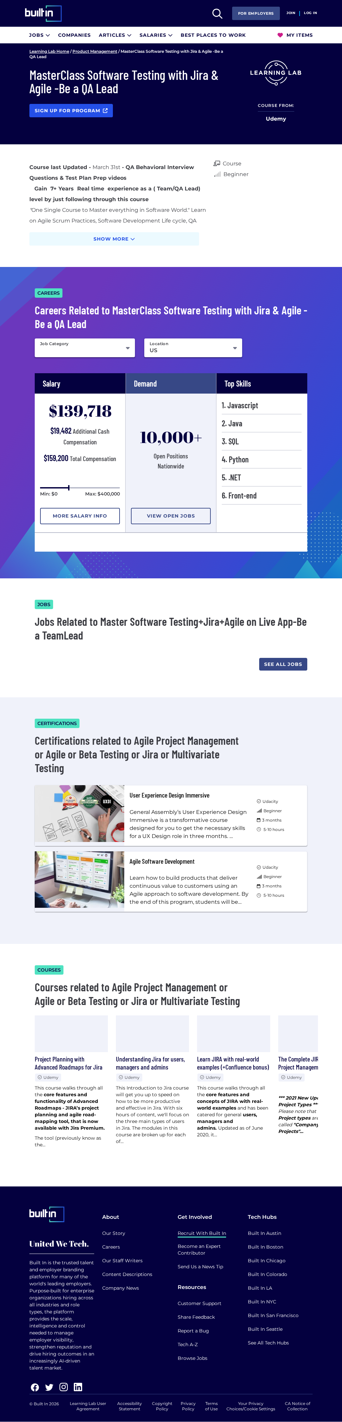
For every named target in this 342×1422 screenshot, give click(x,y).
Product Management (94, 51)
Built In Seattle (265, 1329)
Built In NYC (262, 1302)
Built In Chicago (267, 1261)
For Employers (256, 13)
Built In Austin (264, 1233)
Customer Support (199, 1303)
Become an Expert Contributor (199, 1249)
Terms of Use (211, 1406)
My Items (299, 35)
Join (291, 13)
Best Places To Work (213, 35)
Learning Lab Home (49, 51)
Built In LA (260, 1288)
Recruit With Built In (202, 1233)
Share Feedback (196, 1317)
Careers (111, 1247)
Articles (113, 35)
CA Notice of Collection (297, 1406)
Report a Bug (193, 1331)
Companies (74, 35)
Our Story (113, 1233)
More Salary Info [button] (80, 516)
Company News (120, 1288)
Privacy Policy (188, 1406)
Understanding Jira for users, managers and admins (150, 1063)
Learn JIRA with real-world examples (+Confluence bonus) (233, 1063)
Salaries (154, 35)
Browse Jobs (192, 1358)
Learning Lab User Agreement (88, 1406)
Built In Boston (265, 1247)
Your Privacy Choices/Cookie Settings (250, 1406)
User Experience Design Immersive (169, 795)
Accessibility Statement (129, 1406)
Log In (310, 13)
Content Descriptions (127, 1274)
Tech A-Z (188, 1344)
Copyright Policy (162, 1406)
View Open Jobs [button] (171, 516)
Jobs (37, 35)
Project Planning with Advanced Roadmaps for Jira (69, 1063)
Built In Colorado (267, 1274)
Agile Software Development (162, 861)
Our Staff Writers (122, 1261)
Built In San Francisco (273, 1315)
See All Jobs (283, 664)
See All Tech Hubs (268, 1343)
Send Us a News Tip (200, 1267)
